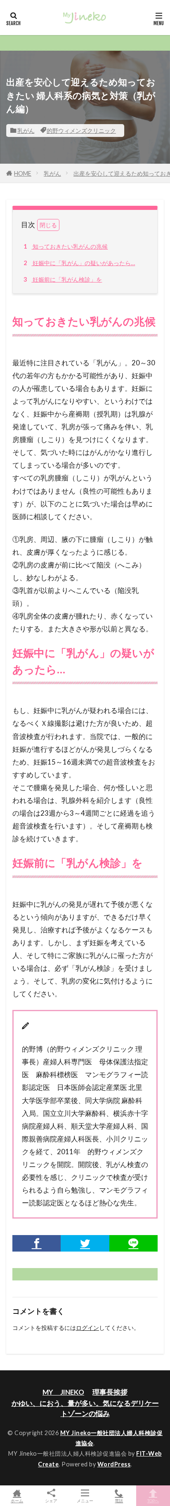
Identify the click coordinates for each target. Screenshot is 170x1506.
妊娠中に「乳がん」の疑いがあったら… (79, 262)
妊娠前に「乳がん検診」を (63, 279)
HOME (22, 173)
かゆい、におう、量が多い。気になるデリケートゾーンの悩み (85, 1408)
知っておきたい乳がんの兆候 (66, 246)
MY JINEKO (63, 1392)
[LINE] (133, 1243)
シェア (51, 1500)
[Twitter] (85, 1243)
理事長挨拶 (110, 1392)
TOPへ (153, 1500)
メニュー (85, 1500)
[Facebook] (36, 1243)
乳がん (26, 130)
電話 (119, 1500)
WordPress (114, 1464)
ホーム (17, 1500)
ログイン (87, 1327)
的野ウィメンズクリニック (81, 130)
